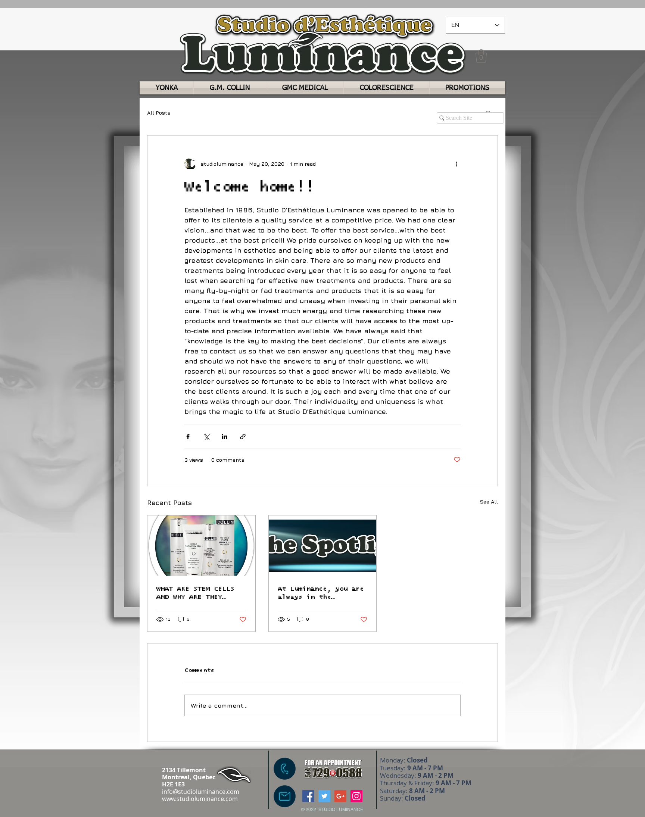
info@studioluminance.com (200, 792)
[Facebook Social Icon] (308, 796)
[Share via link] (242, 436)
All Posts (159, 112)
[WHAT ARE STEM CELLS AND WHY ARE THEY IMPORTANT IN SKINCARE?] (201, 545)
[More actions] (456, 163)
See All (489, 501)
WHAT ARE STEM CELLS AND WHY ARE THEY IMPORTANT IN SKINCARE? (195, 593)
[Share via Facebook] (187, 436)
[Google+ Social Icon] (340, 796)
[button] (481, 56)
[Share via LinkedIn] (224, 436)
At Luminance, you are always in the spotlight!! (321, 593)
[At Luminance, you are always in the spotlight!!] (323, 545)
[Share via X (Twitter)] (206, 436)
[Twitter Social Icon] (324, 796)
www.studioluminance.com (200, 799)
